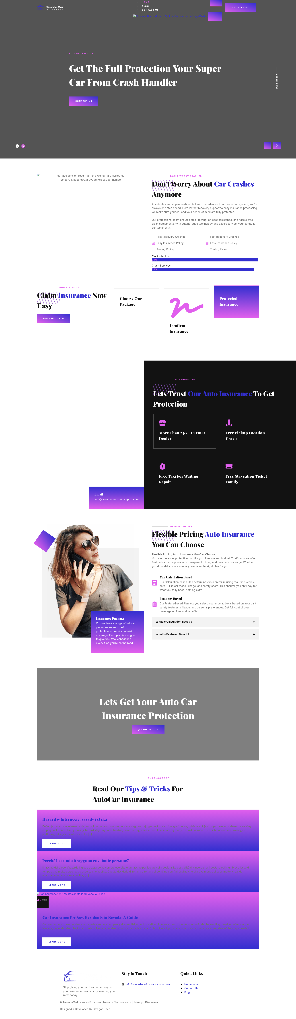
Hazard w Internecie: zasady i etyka (74, 819)
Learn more (57, 843)
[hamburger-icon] (216, 3)
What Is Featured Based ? (172, 634)
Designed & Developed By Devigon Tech (85, 1009)
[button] (267, 145)
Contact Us (150, 10)
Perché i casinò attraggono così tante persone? (85, 860)
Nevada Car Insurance (117, 1002)
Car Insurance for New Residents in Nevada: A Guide (90, 917)
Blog (145, 6)
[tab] (17, 146)
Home (145, 2)
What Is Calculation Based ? (174, 621)
